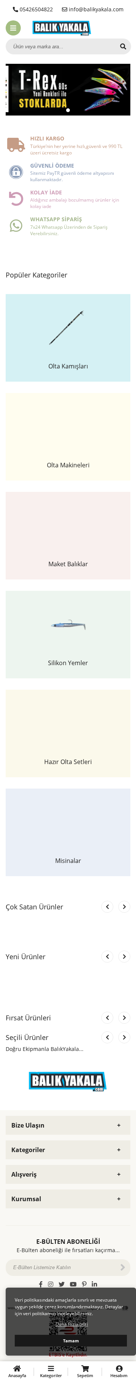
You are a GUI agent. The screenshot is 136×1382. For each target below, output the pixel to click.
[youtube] (73, 1284)
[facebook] (41, 1284)
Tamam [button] (71, 1340)
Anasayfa (17, 1375)
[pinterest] (84, 1284)
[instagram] (50, 1284)
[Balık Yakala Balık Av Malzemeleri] (62, 27)
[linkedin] (94, 1284)
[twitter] (61, 1284)
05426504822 (35, 9)
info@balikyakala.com (95, 9)
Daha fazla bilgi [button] (72, 1324)
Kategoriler (51, 1375)
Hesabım (119, 1375)
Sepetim (85, 1375)
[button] (61, 110)
